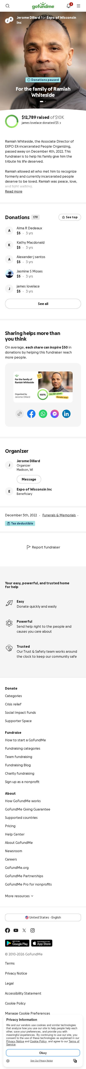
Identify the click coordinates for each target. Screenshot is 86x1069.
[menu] (78, 6)
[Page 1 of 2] (41, 101)
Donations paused (45, 80)
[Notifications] (68, 6)
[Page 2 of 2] (45, 101)
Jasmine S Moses (30, 271)
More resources (17, 896)
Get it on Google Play (17, 943)
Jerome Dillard (28, 461)
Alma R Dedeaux (29, 228)
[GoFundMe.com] (43, 6)
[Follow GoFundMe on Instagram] (32, 930)
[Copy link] (19, 413)
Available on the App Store (41, 943)
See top (72, 217)
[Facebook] (31, 413)
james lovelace (28, 286)
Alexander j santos (31, 257)
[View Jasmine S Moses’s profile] (9, 274)
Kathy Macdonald (30, 242)
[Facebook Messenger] (55, 413)
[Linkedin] (66, 413)
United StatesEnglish (45, 917)
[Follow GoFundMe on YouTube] (16, 930)
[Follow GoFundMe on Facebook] (7, 930)
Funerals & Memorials (59, 515)
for (46, 20)
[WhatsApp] (43, 413)
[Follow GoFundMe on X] (24, 930)
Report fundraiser (46, 547)
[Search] (7, 6)
